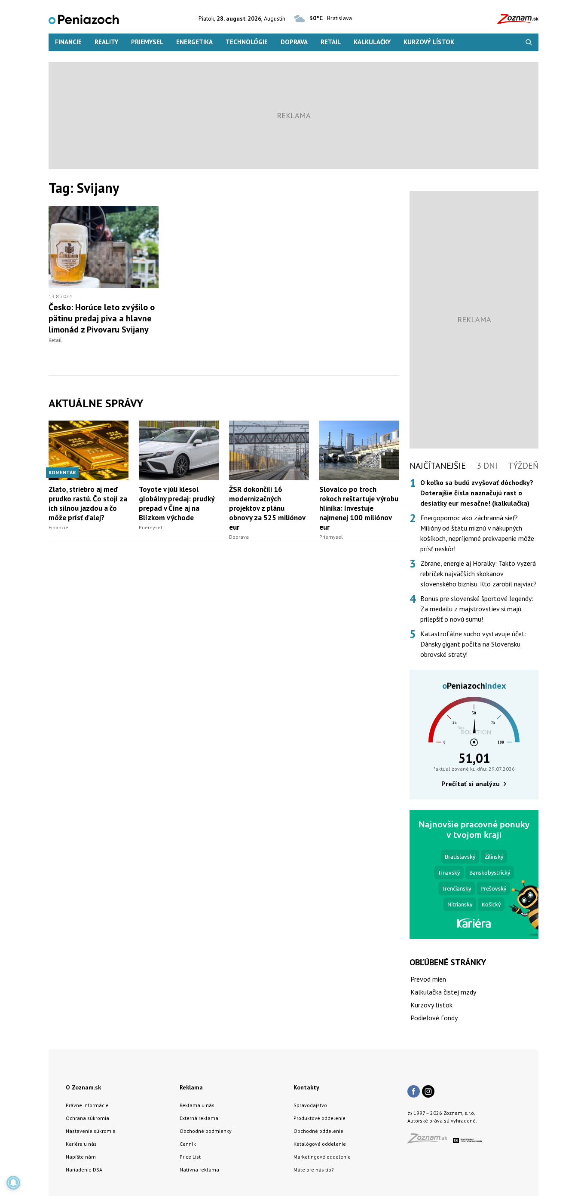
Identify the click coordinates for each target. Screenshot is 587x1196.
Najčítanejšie (438, 465)
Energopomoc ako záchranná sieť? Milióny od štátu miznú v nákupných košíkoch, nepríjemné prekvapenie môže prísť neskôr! (477, 533)
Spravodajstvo (310, 1105)
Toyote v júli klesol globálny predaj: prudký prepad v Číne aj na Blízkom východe (176, 503)
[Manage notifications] (13, 1183)
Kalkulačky (372, 42)
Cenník (188, 1144)
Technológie (247, 42)
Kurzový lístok (429, 42)
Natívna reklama (199, 1169)
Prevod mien (428, 979)
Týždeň (523, 465)
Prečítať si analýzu (470, 783)
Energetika (194, 42)
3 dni (487, 465)
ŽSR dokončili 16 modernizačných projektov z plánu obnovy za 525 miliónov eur (267, 508)
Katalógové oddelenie (320, 1144)
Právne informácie (87, 1105)
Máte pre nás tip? (314, 1169)
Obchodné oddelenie (318, 1131)
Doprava (294, 42)
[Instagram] (428, 1092)
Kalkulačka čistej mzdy (443, 992)
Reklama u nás (197, 1105)
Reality (106, 42)
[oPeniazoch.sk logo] (84, 18)
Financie (68, 42)
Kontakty (306, 1087)
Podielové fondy (434, 1017)
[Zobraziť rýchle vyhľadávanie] (528, 42)
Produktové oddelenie (319, 1118)
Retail (331, 42)
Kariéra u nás (81, 1144)
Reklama (191, 1087)
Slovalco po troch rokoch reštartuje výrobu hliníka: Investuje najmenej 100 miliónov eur (358, 508)
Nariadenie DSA (84, 1169)
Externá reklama (199, 1118)
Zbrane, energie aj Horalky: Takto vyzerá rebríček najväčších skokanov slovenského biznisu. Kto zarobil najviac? (478, 573)
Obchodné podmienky (206, 1131)
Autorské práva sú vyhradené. (442, 1120)
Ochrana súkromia (87, 1118)
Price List (190, 1156)
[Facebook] (413, 1092)
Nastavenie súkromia (91, 1131)
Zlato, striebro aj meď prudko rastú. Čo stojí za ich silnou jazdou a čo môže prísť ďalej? (88, 503)
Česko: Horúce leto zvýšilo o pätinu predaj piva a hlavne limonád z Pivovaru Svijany (102, 318)
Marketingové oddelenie (322, 1156)
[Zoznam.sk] (430, 1141)
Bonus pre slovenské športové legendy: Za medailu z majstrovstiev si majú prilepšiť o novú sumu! (476, 608)
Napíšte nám (81, 1156)
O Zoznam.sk (83, 1087)
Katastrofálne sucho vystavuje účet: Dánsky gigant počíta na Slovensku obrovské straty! (473, 644)
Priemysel (147, 42)
